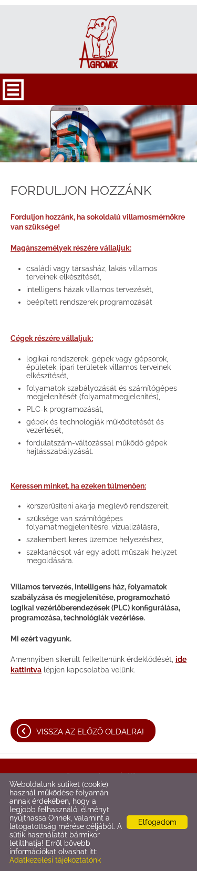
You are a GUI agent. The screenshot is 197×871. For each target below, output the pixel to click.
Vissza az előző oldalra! (90, 732)
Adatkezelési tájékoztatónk (55, 860)
